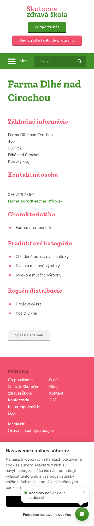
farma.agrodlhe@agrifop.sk (35, 201)
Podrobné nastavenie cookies (47, 514)
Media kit (16, 424)
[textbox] (60, 61)
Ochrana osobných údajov (31, 430)
